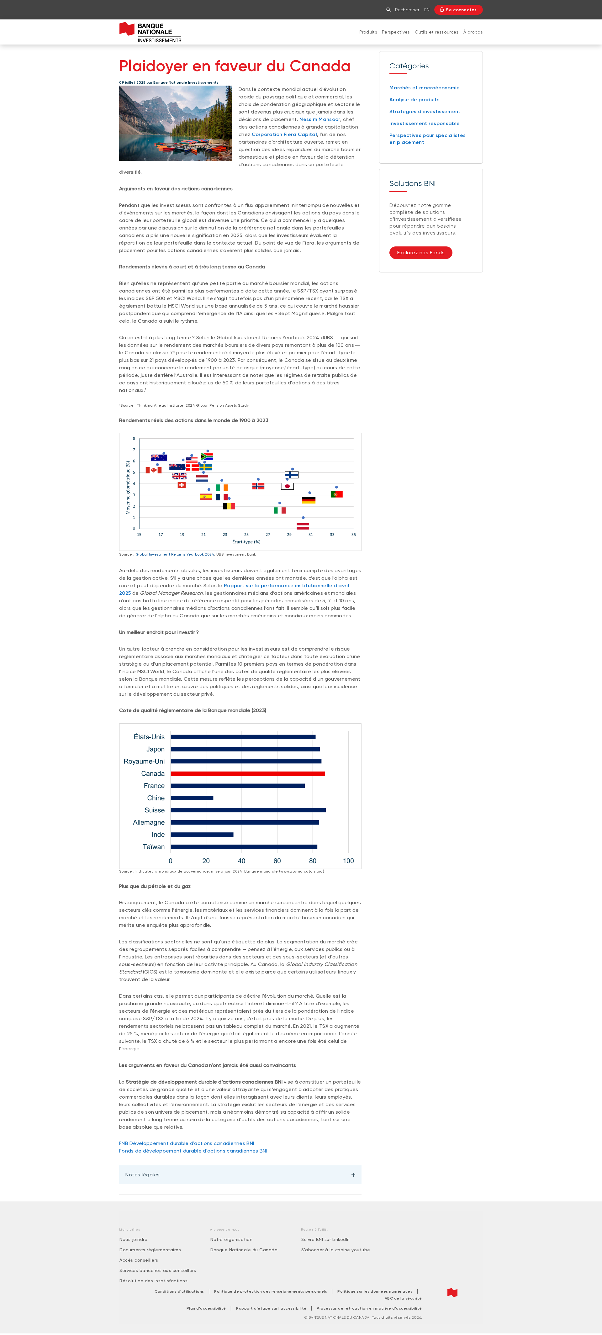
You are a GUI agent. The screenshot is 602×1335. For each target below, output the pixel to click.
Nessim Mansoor (319, 119)
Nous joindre (133, 1239)
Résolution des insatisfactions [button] (153, 1280)
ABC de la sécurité (403, 1298)
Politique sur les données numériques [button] (374, 1291)
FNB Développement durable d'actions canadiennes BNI (186, 1143)
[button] (390, 9)
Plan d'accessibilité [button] (206, 1308)
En (427, 9)
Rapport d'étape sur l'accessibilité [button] (271, 1308)
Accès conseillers (138, 1260)
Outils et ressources (437, 31)
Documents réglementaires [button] (150, 1249)
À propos (473, 31)
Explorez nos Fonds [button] (421, 253)
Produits (368, 31)
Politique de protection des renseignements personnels (270, 1291)
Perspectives (396, 31)
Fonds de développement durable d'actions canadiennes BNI (193, 1151)
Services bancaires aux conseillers (157, 1270)
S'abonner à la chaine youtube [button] (335, 1249)
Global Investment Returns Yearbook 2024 (174, 554)
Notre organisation (231, 1239)
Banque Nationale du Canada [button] (243, 1249)
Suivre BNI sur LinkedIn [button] (325, 1239)
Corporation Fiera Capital (284, 134)
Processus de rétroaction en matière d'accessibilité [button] (369, 1308)
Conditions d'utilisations (179, 1291)
